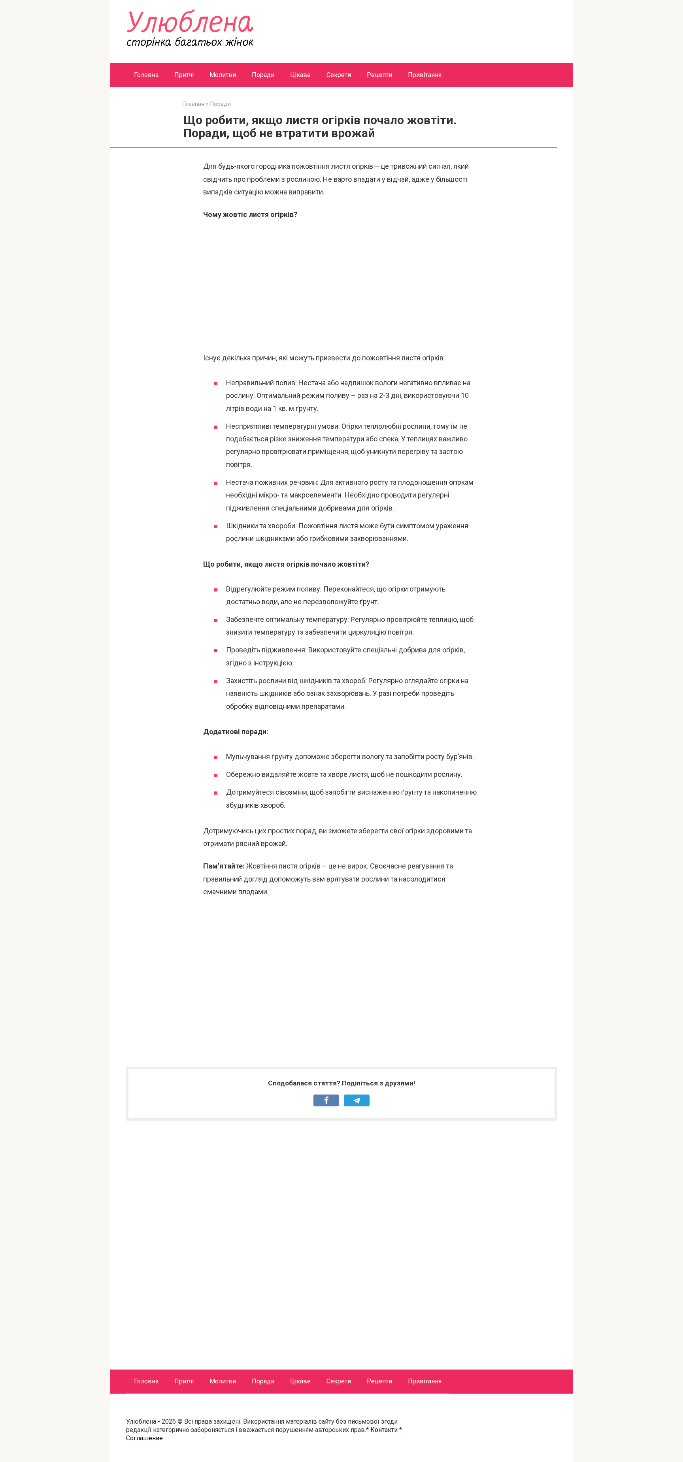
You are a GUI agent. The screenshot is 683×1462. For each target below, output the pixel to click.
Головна (146, 75)
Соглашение (144, 1438)
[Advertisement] (341, 286)
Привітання (424, 75)
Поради (263, 75)
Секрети (338, 75)
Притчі (184, 75)
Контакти (384, 1430)
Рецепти (379, 75)
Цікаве (300, 75)
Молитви (222, 75)
